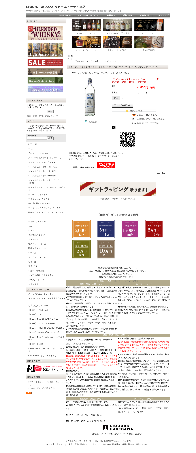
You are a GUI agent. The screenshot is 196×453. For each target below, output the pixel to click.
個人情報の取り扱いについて (78, 441)
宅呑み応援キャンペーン (39, 305)
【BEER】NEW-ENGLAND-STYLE (43, 319)
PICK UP (32, 144)
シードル (32, 253)
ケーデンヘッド (110, 61)
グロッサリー (34, 284)
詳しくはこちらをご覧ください (80, 344)
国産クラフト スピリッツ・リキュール (45, 212)
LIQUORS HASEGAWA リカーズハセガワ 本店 (57, 7)
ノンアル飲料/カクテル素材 (40, 275)
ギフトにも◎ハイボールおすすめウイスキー (46, 299)
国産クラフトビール (37, 248)
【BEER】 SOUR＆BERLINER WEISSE (46, 328)
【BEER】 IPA (35, 314)
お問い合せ (127, 15)
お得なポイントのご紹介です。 (42, 388)
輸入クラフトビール (37, 244)
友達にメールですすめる (148, 123)
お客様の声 (144, 15)
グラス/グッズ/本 (36, 280)
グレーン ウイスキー (37, 194)
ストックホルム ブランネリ (40, 294)
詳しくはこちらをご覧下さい (127, 281)
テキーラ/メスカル (36, 221)
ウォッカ (32, 230)
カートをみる (65, 15)
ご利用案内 (110, 15)
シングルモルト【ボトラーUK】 (42, 171)
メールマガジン (35, 100)
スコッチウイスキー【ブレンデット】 (45, 158)
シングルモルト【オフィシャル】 (43, 167)
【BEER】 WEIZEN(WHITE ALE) (43, 332)
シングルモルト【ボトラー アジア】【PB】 (44, 181)
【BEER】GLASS (35, 344)
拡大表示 (93, 122)
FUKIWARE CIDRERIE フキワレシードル (46, 349)
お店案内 (127, 441)
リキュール (33, 239)
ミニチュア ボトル (36, 257)
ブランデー (33, 149)
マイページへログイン (88, 15)
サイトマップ (162, 15)
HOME (70, 56)
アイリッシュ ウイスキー (39, 199)
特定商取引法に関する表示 (107, 441)
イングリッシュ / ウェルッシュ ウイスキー (46, 188)
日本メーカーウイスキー (39, 153)
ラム (30, 226)
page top (161, 173)
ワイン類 (32, 262)
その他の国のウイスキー (39, 203)
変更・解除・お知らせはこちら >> (42, 116)
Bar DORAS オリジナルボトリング (44, 355)
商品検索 (32, 136)
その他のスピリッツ (37, 235)
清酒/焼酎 (33, 266)
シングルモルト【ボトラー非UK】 (43, 175)
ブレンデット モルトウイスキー (42, 162)
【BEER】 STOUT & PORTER (42, 323)
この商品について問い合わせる (151, 119)
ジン (30, 217)
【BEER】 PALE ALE (38, 310)
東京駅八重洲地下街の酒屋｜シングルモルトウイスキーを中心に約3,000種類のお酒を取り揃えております (74, 10)
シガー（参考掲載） (37, 271)
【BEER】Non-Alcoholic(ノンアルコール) (46, 338)
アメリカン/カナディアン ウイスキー (45, 208)
